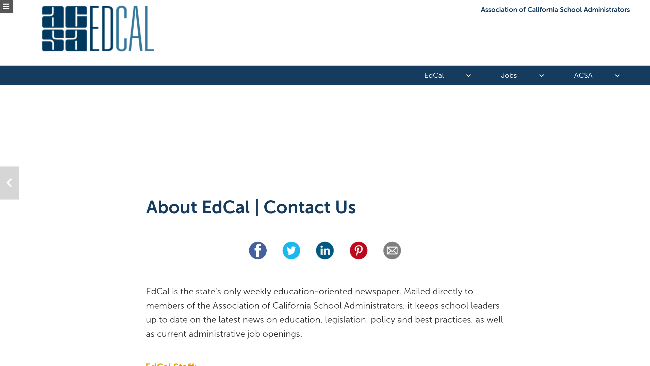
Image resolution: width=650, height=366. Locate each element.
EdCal (434, 75)
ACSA (583, 75)
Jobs (509, 75)
